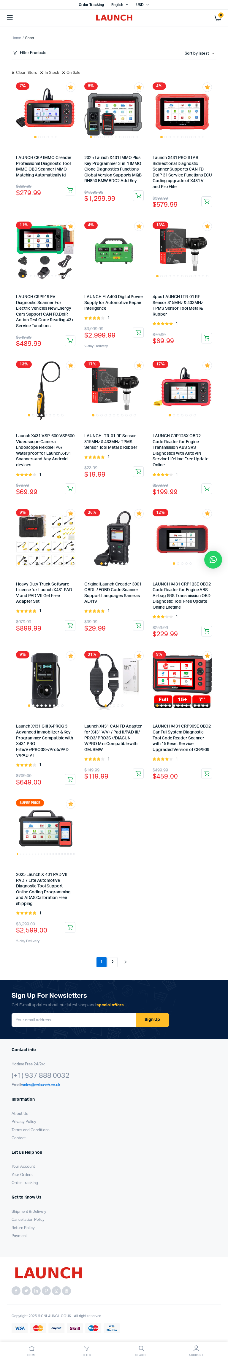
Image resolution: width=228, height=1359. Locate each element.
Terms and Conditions (31, 1130)
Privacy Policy (24, 1122)
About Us (20, 1114)
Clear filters (26, 73)
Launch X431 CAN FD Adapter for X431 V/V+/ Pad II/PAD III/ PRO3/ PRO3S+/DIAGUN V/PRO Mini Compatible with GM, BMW (113, 738)
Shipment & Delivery (29, 1212)
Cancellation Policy (28, 1220)
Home (16, 38)
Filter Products (33, 53)
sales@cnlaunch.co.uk (41, 1085)
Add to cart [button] (70, 190)
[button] (213, 560)
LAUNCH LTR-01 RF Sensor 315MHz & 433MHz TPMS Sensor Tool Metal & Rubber (110, 442)
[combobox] (199, 54)
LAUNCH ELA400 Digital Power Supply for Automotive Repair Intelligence (113, 303)
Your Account (23, 1167)
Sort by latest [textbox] (197, 53)
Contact (19, 1138)
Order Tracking (91, 5)
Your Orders (22, 1175)
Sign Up (152, 1020)
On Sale (73, 73)
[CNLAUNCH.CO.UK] (114, 18)
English (117, 5)
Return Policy (23, 1228)
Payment (19, 1236)
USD (140, 5)
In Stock (52, 73)
